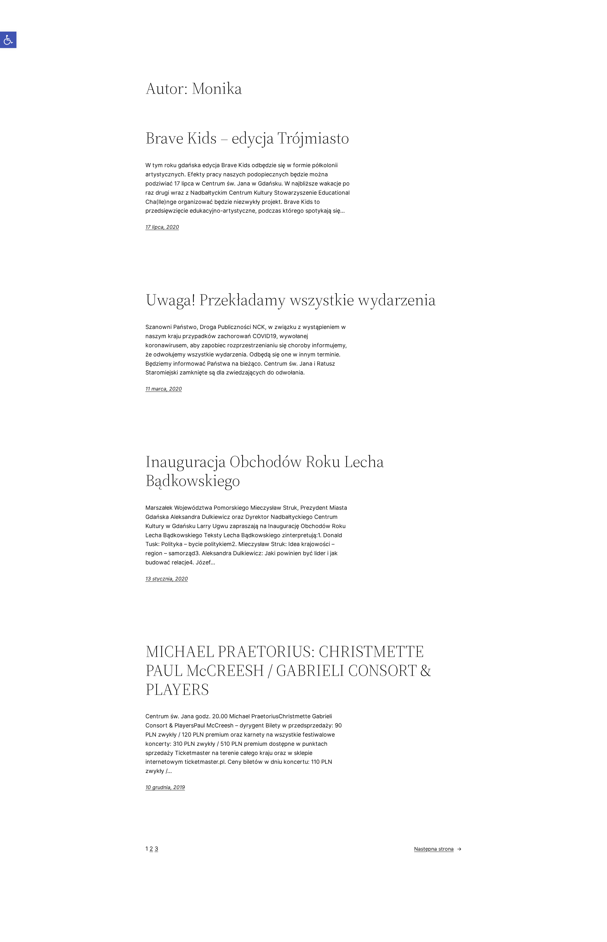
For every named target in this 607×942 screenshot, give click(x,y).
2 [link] (151, 848)
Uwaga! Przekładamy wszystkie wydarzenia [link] (290, 299)
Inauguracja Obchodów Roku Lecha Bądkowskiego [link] (264, 471)
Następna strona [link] (438, 849)
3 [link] (156, 848)
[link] (8, 40)
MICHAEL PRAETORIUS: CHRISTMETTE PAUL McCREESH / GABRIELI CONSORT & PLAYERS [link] (288, 670)
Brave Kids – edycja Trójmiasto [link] (247, 137)
